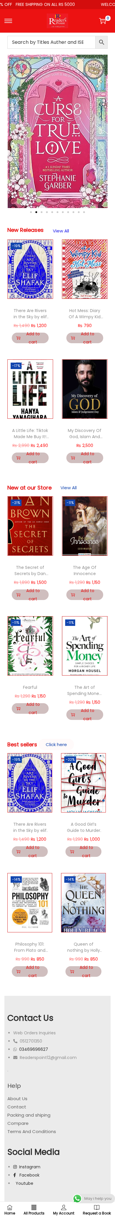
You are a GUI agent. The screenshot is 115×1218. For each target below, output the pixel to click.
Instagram (28, 1167)
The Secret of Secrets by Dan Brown (30, 573)
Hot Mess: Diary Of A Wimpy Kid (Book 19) (85, 317)
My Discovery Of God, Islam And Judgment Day (84, 437)
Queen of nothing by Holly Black (83, 950)
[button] (14, 131)
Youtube (23, 1183)
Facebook (28, 1175)
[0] (102, 20)
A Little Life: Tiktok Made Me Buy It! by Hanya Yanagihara (30, 440)
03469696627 (33, 1049)
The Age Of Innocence (84, 570)
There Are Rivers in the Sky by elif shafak (30, 317)
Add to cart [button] (33, 338)
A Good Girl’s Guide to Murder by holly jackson (83, 830)
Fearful (30, 687)
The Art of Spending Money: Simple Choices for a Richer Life (84, 696)
